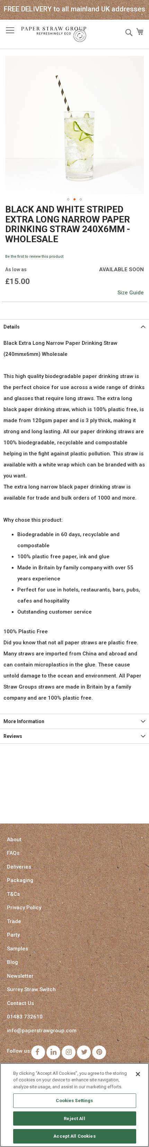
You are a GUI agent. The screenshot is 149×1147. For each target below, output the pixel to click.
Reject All (74, 1118)
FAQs (13, 853)
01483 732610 (25, 1017)
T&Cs (13, 894)
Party (13, 935)
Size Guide (130, 293)
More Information (23, 721)
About (14, 839)
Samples (17, 949)
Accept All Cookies (74, 1136)
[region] (74, 1105)
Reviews (12, 736)
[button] (68, 199)
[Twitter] (84, 1052)
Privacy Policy (24, 907)
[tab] (74, 326)
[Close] (138, 1074)
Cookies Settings (74, 1100)
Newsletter (20, 976)
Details (11, 327)
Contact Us (20, 1003)
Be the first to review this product (34, 256)
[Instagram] (69, 1052)
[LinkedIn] (53, 1052)
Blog (12, 962)
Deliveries (19, 867)
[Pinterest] (99, 1052)
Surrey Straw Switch (31, 989)
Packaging (20, 880)
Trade (14, 921)
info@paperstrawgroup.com (42, 1030)
